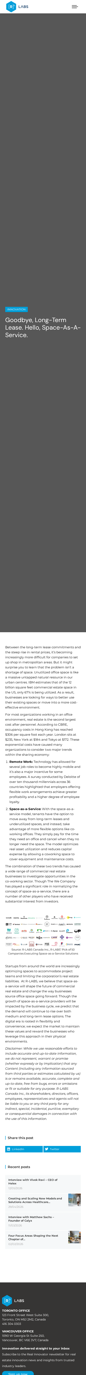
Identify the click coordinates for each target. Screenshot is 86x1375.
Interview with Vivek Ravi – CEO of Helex (32, 1181)
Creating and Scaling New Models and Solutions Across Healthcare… (35, 1200)
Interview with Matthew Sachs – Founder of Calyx (31, 1218)
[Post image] (74, 1200)
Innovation (16, 309)
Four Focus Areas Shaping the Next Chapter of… (33, 1237)
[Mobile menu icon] (75, 6)
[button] (24, 1149)
